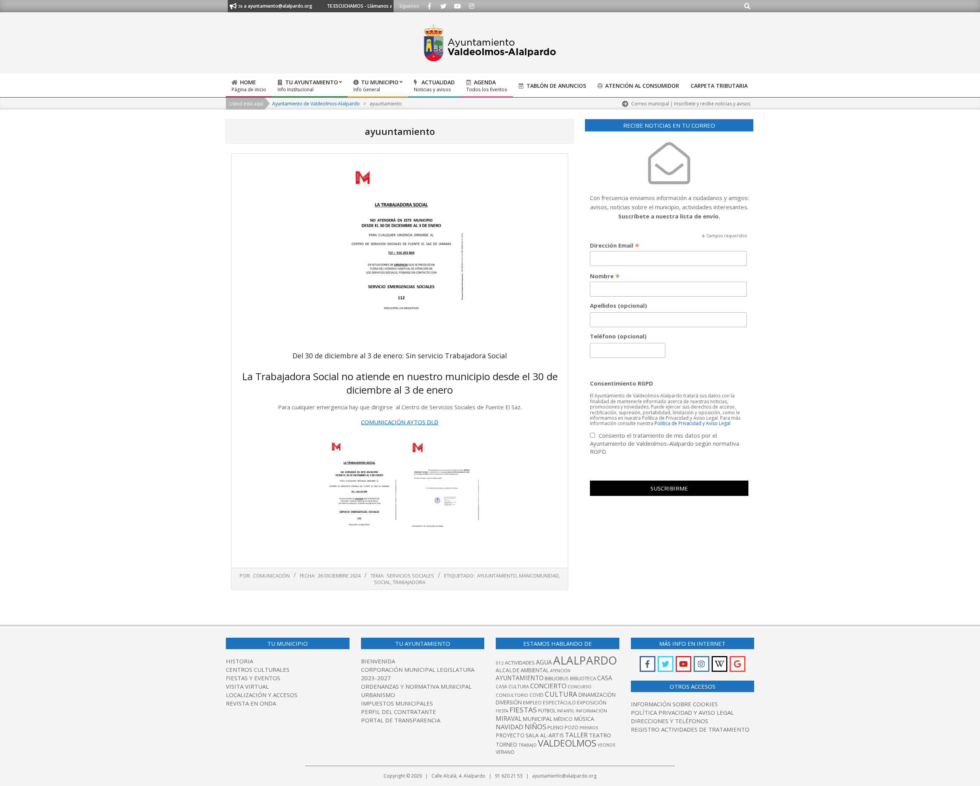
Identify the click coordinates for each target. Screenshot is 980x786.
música (584, 718)
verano (505, 752)
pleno (555, 727)
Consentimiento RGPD (621, 383)
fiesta (502, 711)
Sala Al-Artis (545, 735)
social (382, 582)
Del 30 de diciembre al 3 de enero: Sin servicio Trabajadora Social (399, 355)
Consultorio (512, 695)
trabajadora (409, 582)
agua (544, 662)
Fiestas (523, 710)
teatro (600, 735)
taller (576, 734)
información (591, 711)
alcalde (507, 670)
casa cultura (512, 686)
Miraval (508, 718)
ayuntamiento (520, 678)
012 (500, 663)
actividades (520, 662)
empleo (532, 702)
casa (604, 678)
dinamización (597, 694)
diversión (509, 702)
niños (535, 726)
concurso (579, 686)
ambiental (535, 670)
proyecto (510, 735)
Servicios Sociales (410, 575)
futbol (547, 710)
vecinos (607, 745)
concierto (548, 685)
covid (536, 695)
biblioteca (583, 678)
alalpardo (585, 660)
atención (560, 670)
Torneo (506, 744)
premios (589, 727)
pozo (571, 727)
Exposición (591, 702)
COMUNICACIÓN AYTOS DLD (399, 422)
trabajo (527, 745)
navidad (509, 726)
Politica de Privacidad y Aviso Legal (692, 423)
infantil (566, 711)
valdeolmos (567, 743)
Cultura (561, 694)
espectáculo (559, 702)
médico (563, 718)
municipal (537, 718)
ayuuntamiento (497, 575)
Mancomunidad (539, 575)
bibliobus (557, 678)
